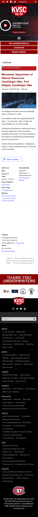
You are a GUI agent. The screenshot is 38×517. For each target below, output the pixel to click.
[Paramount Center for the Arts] (15, 291)
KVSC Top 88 (19, 338)
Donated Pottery (8, 478)
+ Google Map (19, 243)
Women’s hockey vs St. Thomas (9, 260)
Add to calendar (12, 159)
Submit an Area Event (10, 392)
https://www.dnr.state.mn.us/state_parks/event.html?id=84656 (9, 198)
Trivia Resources (19, 426)
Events (5, 386)
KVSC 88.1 (19, 10)
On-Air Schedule (8, 332)
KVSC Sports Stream (27, 378)
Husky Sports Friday (10, 378)
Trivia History (7, 429)
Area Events (6, 185)
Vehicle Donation (22, 478)
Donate (5, 469)
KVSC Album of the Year (11, 341)
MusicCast (30, 344)
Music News (21, 332)
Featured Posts (24, 355)
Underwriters (7, 481)
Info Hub (19, 47)
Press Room (6, 426)
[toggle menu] (19, 38)
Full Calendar (30, 389)
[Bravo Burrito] (7, 291)
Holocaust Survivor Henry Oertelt (14, 409)
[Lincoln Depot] (31, 291)
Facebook (11, 1)
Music (4, 329)
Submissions (7, 344)
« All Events (6, 62)
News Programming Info (20, 358)
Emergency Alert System (24, 464)
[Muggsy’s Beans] (23, 291)
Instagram (3, 1)
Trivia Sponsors (8, 438)
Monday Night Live (9, 335)
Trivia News (25, 416)
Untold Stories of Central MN (13, 406)
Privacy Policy (19, 508)
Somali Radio (20, 403)
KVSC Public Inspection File (21, 506)
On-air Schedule (19, 43)
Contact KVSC (19, 452)
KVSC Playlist (19, 344)
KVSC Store (29, 475)
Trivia (5, 413)
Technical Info (7, 464)
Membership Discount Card (12, 475)
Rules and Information (11, 419)
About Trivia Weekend (10, 416)
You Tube (14, 1)
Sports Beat (19, 51)
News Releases (7, 361)
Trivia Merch (21, 438)
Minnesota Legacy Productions (13, 461)
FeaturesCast (28, 364)
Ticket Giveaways (25, 335)
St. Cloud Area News (9, 355)
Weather (5, 358)
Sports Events (25, 375)
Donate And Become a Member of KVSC (17, 472)
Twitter (7, 1)
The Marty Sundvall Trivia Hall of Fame (17, 432)
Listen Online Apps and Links (13, 449)
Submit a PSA (7, 364)
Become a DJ (7, 452)
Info (4, 443)
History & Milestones (10, 455)
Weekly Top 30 (7, 338)
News (4, 352)
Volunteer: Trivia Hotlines (12, 435)
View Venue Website (8, 251)
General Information (10, 446)
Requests (25, 341)
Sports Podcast (7, 381)
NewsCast (18, 364)
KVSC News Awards (22, 361)
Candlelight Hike (7, 190)
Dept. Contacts (7, 347)
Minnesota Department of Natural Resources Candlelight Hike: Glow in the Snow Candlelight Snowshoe (24, 260)
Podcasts (6, 396)
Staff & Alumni (8, 458)
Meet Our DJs (25, 455)
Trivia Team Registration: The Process (16, 422)
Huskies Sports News (10, 375)
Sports (5, 372)
